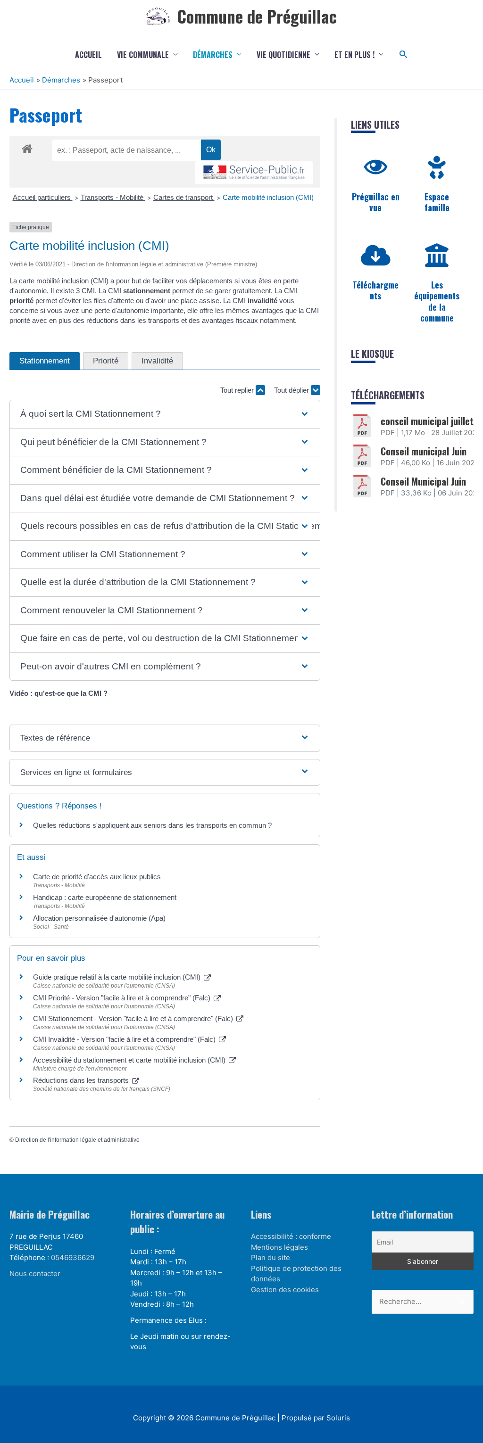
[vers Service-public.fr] (254, 172)
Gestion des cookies (285, 1289)
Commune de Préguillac (257, 16)
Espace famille (437, 202)
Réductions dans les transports (82, 1080)
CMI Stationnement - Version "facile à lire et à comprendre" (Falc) (134, 1018)
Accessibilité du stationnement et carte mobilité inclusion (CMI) (130, 1060)
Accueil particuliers (43, 197)
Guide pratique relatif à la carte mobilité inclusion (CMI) (117, 977)
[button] (403, 54)
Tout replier (238, 390)
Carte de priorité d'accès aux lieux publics (97, 877)
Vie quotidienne (283, 54)
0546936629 (72, 1257)
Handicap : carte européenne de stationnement (104, 897)
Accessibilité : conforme (291, 1236)
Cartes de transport (184, 197)
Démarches (213, 54)
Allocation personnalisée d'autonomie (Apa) (99, 918)
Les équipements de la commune (436, 301)
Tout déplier (292, 390)
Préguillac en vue (376, 202)
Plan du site (270, 1257)
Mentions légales (279, 1247)
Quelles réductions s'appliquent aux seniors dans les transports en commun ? (152, 825)
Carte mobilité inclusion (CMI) (268, 197)
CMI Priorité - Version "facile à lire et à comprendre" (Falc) (122, 998)
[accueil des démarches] (27, 147)
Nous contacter (34, 1273)
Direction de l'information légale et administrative (77, 1140)
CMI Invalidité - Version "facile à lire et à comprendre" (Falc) (125, 1039)
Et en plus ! (354, 54)
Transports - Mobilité (113, 197)
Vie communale (143, 54)
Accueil (88, 54)
